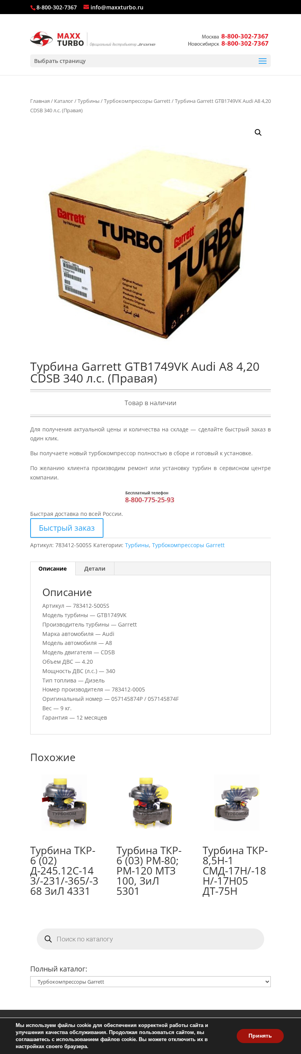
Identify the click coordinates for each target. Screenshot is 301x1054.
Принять (260, 1036)
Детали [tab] (94, 568)
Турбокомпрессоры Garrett (137, 100)
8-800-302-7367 (56, 7)
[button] (258, 133)
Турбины (89, 100)
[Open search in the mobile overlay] (150, 939)
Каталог (63, 100)
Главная (40, 100)
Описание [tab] (52, 568)
